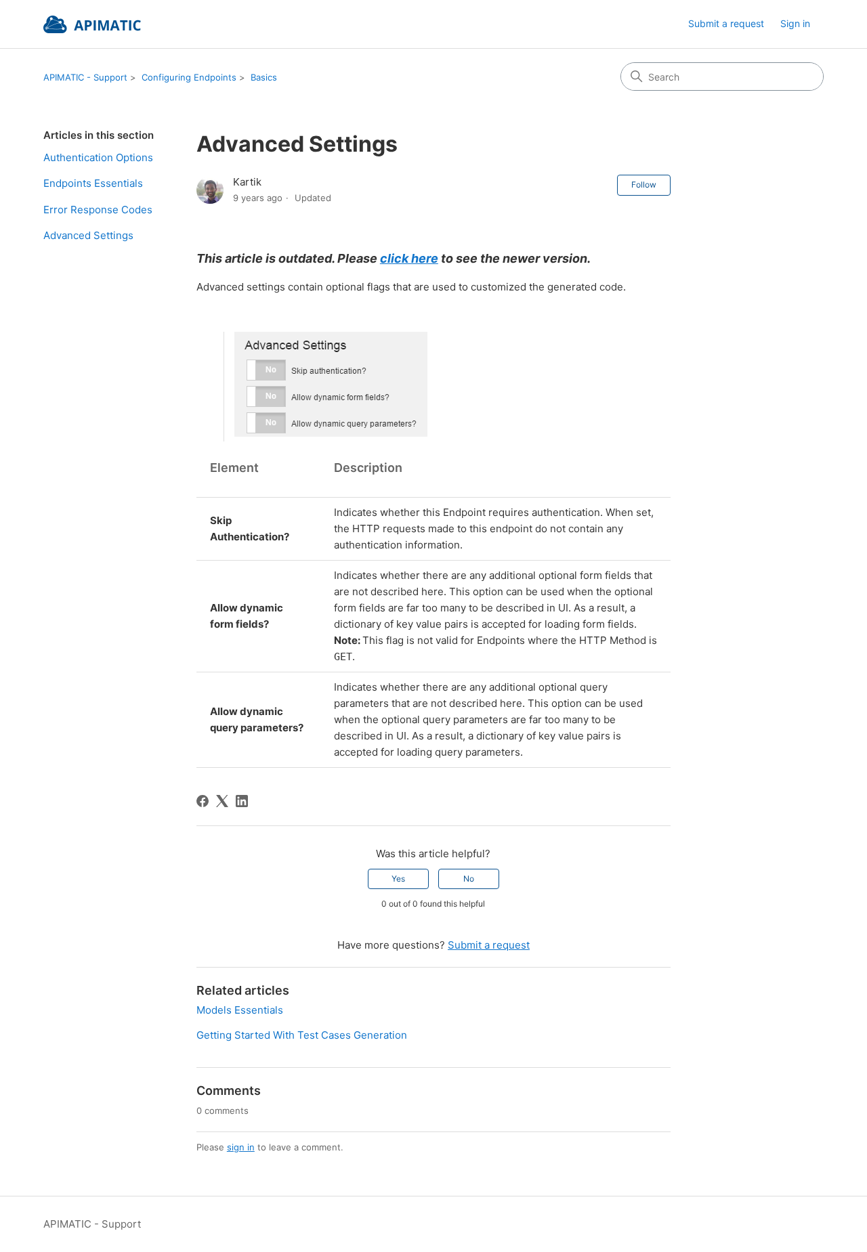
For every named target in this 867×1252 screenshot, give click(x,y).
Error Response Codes (97, 209)
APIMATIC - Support (85, 77)
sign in (241, 1147)
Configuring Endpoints (189, 77)
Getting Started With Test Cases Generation (301, 1035)
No (468, 878)
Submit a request (726, 23)
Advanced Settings (88, 235)
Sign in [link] (795, 23)
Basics (264, 77)
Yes (398, 878)
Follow (643, 184)
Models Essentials (239, 1009)
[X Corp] (222, 801)
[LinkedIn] (242, 801)
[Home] (92, 24)
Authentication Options (98, 157)
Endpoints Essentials (93, 183)
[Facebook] (202, 801)
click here (409, 258)
